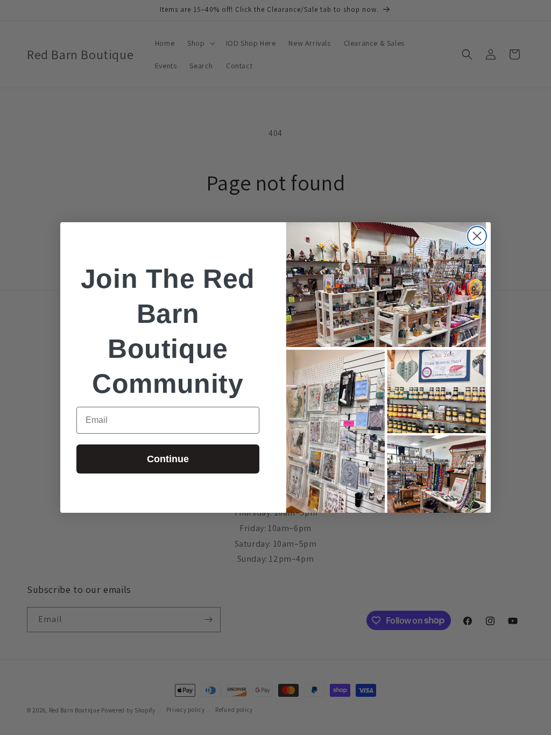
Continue (168, 459)
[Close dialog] (477, 236)
